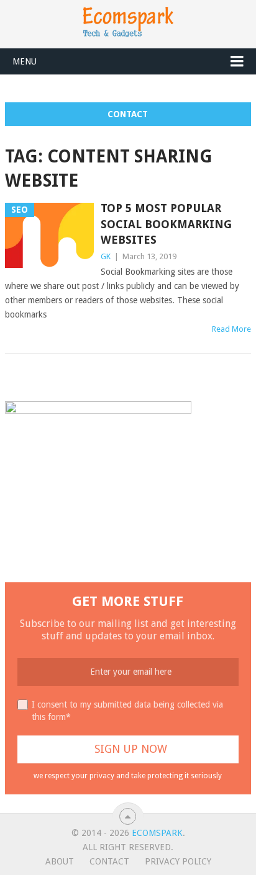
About (59, 861)
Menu (24, 61)
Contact (127, 114)
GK (106, 256)
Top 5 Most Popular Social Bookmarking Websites (166, 224)
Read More (231, 329)
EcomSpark (157, 833)
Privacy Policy (178, 861)
